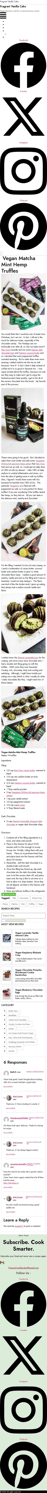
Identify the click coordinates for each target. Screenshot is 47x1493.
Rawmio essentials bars (28, 657)
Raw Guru (5, 349)
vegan (41, 904)
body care (13, 1011)
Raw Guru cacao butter (24, 770)
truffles (31, 904)
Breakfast (12, 1015)
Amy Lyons (18, 1096)
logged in (19, 1226)
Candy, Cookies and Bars (19, 1024)
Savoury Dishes (15, 1046)
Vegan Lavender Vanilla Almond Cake (26, 934)
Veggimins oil (16, 485)
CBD (14, 898)
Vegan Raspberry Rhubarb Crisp (28, 954)
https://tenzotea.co (11, 1183)
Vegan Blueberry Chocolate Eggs (29, 991)
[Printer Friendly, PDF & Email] (8, 894)
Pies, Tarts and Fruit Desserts (21, 1037)
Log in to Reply (8, 1086)
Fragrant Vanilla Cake (9, 1)
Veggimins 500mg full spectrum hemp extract (23, 462)
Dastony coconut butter (29, 353)
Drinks (11, 1028)
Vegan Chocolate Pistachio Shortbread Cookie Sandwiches (28, 972)
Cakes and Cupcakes (18, 1019)
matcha (14, 904)
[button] (3, 16)
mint (23, 904)
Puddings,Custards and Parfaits (22, 1042)
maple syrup (19, 805)
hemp (5, 904)
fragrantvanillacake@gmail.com (23, 1267)
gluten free (37, 898)
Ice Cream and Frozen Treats (21, 1033)
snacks (11, 1051)
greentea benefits (18, 1164)
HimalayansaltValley (19, 1118)
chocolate (24, 898)
